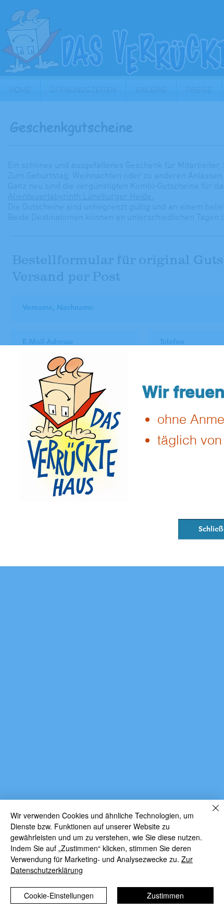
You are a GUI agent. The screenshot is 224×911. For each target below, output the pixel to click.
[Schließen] (209, 814)
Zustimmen (165, 895)
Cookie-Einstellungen (59, 895)
